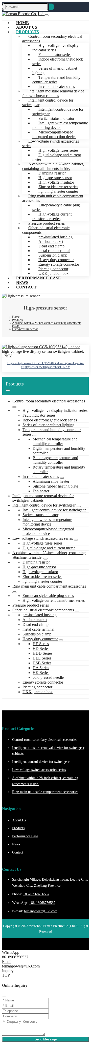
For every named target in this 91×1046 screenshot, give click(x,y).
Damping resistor (36, 562)
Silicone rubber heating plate (55, 486)
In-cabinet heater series (40, 476)
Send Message (46, 1039)
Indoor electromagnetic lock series (57, 61)
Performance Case (38, 278)
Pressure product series (30, 605)
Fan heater (41, 491)
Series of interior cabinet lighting (54, 70)
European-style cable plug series (56, 207)
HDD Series (42, 653)
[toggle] (46, 15)
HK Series (41, 672)
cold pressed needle (48, 677)
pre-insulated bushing (39, 615)
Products (27, 32)
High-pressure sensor (39, 567)
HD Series (41, 648)
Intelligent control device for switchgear (47, 102)
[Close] (4, 996)
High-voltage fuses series (42, 543)
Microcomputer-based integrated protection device (54, 134)
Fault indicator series (38, 415)
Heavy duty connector (40, 639)
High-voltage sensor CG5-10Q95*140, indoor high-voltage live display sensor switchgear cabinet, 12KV (45, 365)
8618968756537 (15, 957)
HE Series (41, 644)
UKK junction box (37, 692)
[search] (51, 7)
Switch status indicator (40, 515)
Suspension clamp (36, 634)
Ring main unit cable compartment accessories (52, 198)
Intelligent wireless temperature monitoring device (60, 125)
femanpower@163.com (40, 911)
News (16, 844)
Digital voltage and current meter (56, 157)
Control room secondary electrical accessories (52, 38)
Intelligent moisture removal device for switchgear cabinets (53, 93)
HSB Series (42, 663)
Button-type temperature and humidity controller (55, 460)
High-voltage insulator (40, 572)
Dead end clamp (35, 624)
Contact (26, 287)
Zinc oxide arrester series (42, 576)
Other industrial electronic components (46, 230)
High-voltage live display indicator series (55, 47)
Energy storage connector (42, 682)
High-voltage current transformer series (52, 216)
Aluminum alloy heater (51, 481)
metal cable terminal (38, 629)
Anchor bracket (34, 619)
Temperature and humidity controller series (56, 79)
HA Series (41, 668)
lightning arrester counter (42, 581)
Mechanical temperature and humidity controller (55, 441)
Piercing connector (37, 687)
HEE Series (42, 658)
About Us (19, 820)
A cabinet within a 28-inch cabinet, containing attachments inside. (53, 166)
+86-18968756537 (36, 894)
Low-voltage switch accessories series (50, 143)
